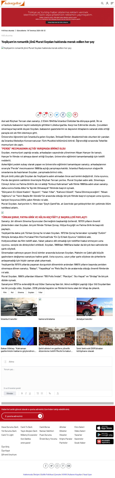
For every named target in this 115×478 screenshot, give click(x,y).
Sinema (21, 292)
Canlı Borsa (45, 427)
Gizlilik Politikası (47, 474)
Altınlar (62, 427)
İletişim (37, 474)
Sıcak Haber (80, 442)
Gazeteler (78, 438)
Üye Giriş (5, 446)
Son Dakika (26, 438)
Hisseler (63, 435)
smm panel (25, 442)
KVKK (64, 474)
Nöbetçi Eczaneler (29, 435)
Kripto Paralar (65, 438)
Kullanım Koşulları (75, 474)
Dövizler (63, 431)
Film (5, 292)
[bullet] (42, 393)
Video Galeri (79, 431)
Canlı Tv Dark (26, 427)
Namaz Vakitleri (47, 431)
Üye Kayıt (5, 450)
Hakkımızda (28, 474)
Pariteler (63, 442)
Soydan (31, 292)
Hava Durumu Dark (9, 427)
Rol (12, 292)
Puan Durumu (46, 435)
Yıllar (40, 292)
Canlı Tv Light (7, 435)
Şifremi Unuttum (9, 454)
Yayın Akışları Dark (29, 431)
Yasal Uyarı (87, 474)
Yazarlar (78, 435)
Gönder (10, 393)
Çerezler (58, 474)
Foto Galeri (79, 427)
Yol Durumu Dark (9, 431)
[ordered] (38, 393)
